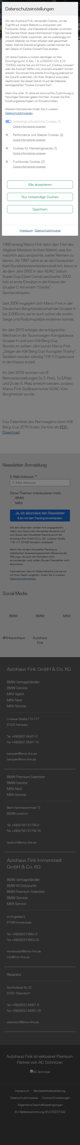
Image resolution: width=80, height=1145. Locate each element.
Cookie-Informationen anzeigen (29, 126)
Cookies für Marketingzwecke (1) (35, 148)
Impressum (26, 230)
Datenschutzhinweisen (19, 113)
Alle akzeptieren (40, 184)
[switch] (8, 134)
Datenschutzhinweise (48, 230)
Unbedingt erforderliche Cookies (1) (37, 121)
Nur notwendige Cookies (40, 197)
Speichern (40, 209)
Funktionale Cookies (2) (29, 161)
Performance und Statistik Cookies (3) (38, 135)
